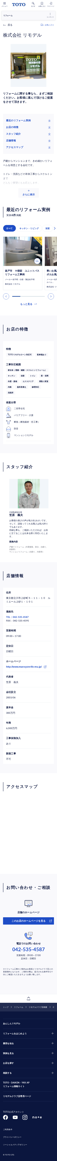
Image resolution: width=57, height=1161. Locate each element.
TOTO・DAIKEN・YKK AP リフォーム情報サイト (16, 1085)
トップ (6, 1007)
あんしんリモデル (11, 1024)
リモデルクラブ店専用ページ (17, 1096)
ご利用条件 (7, 1129)
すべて (9, 228)
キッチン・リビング (29, 228)
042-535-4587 (28, 949)
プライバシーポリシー (12, 1137)
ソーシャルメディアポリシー (15, 1145)
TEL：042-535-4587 (17, 617)
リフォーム (18, 1007)
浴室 (47, 228)
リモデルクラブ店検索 (38, 1007)
